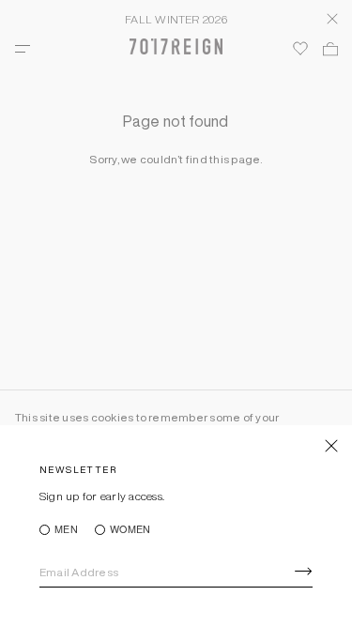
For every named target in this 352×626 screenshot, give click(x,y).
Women (130, 530)
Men (66, 530)
